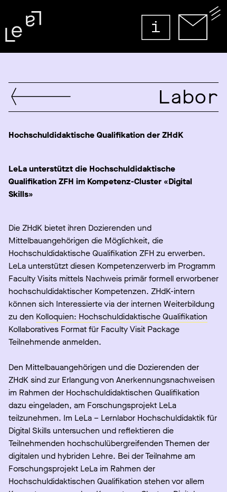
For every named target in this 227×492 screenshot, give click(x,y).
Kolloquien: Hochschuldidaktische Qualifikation (121, 316)
